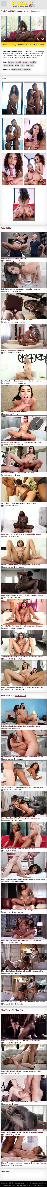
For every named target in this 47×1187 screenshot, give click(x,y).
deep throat (30, 65)
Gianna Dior (19, 973)
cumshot (25, 62)
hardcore (11, 62)
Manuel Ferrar (21, 689)
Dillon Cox (26, 70)
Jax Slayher (19, 444)
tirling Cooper (20, 567)
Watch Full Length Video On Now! (23, 45)
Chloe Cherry (19, 1135)
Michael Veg (17, 851)
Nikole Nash (16, 1073)
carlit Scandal (16, 70)
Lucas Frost (16, 597)
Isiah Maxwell (17, 506)
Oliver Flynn (20, 943)
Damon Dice (19, 759)
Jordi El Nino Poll (20, 322)
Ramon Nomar (20, 628)
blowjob (33, 62)
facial (17, 65)
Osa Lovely (16, 536)
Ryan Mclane (20, 881)
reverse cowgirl (8, 65)
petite (22, 65)
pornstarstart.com (20, 1183)
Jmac (16, 414)
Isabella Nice (17, 1104)
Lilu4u (18, 475)
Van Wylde (16, 728)
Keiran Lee (18, 291)
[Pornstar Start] (23, 3)
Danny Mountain (22, 383)
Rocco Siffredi (17, 353)
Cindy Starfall (20, 1043)
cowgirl (18, 62)
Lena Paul (19, 659)
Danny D (17, 261)
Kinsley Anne (18, 1165)
